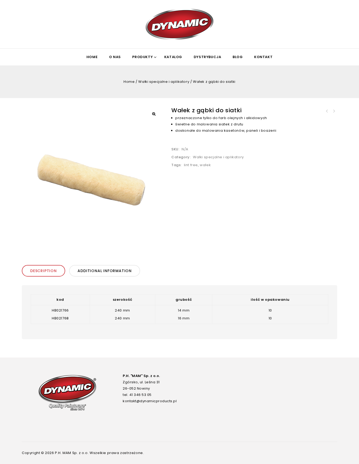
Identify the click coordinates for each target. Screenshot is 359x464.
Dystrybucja (207, 56)
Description (43, 270)
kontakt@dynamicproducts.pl (150, 401)
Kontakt (263, 56)
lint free (191, 164)
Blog (238, 56)
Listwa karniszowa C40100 (327, 111)
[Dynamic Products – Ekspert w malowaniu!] (179, 24)
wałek (205, 164)
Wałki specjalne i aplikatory (163, 81)
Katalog (173, 56)
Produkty (142, 56)
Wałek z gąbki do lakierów (334, 111)
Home (92, 56)
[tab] (44, 270)
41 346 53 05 (140, 394)
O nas (115, 56)
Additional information (105, 270)
